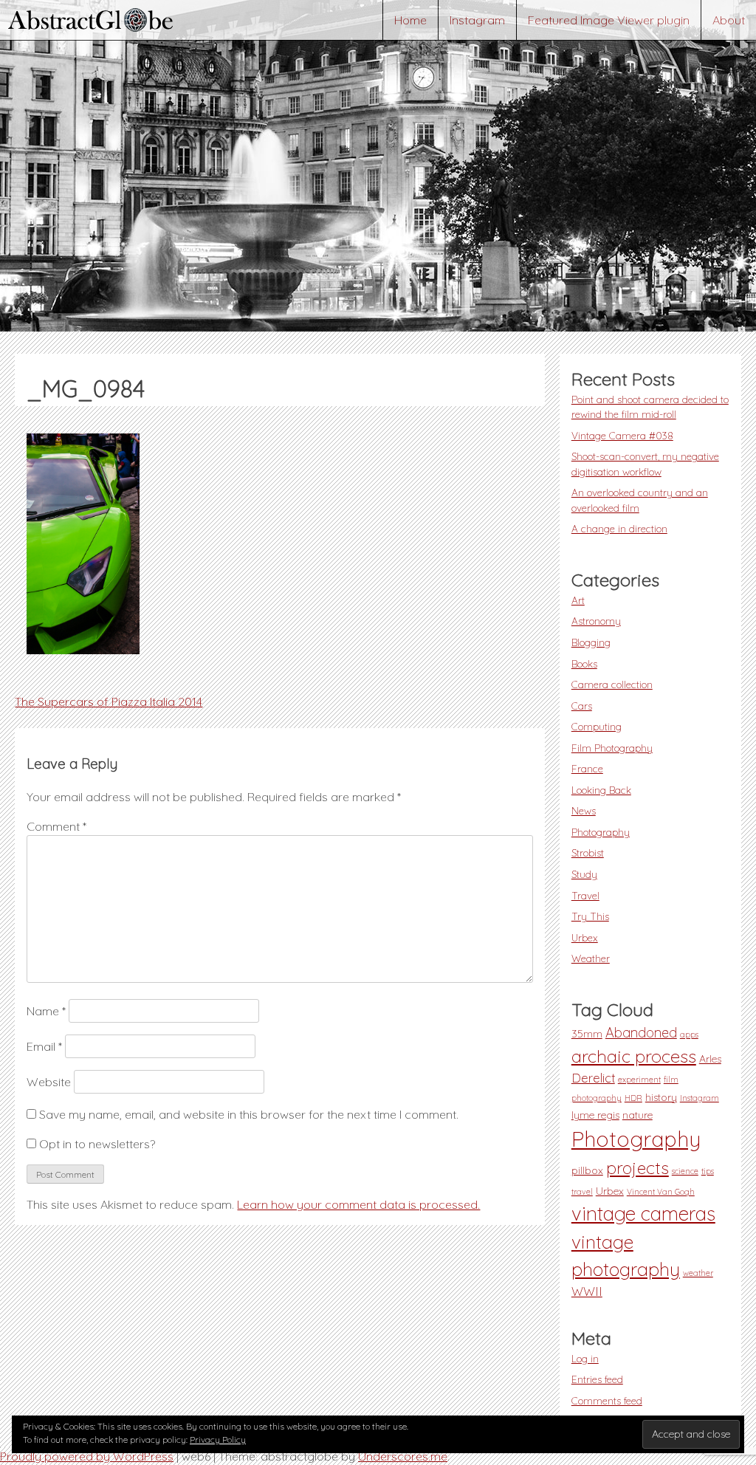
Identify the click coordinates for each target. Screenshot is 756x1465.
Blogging (591, 642)
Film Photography (612, 747)
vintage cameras (643, 1213)
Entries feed (597, 1379)
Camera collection (612, 684)
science (685, 1171)
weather (698, 1273)
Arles (710, 1059)
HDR (633, 1098)
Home (410, 20)
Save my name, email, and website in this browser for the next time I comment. (248, 1114)
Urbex (584, 937)
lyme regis (595, 1115)
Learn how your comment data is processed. (358, 1204)
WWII (586, 1291)
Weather (590, 958)
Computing (596, 726)
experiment (639, 1079)
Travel (585, 895)
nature (637, 1115)
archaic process (633, 1056)
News (583, 810)
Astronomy (596, 620)
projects (637, 1167)
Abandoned (641, 1032)
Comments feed (606, 1400)
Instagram (477, 20)
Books (584, 663)
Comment (56, 826)
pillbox (587, 1170)
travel (582, 1192)
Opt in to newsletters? (95, 1143)
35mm (586, 1033)
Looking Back (601, 789)
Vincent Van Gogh (661, 1192)
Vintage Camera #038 (622, 435)
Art (578, 600)
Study (584, 874)
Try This (590, 916)
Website (49, 1081)
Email (44, 1046)
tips (707, 1171)
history (661, 1097)
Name (46, 1010)
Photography (600, 832)
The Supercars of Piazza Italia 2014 (108, 701)
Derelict (593, 1078)
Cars (581, 705)
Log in (585, 1358)
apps (689, 1034)
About (728, 20)
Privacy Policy (218, 1439)
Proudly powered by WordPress (86, 1456)
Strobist (587, 852)
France (587, 768)
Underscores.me (402, 1456)
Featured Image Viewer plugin (609, 20)
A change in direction (619, 528)
